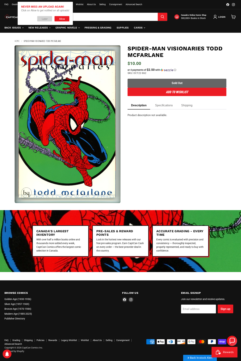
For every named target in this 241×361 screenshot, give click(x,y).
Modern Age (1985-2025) (18, 313)
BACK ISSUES (13, 27)
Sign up (225, 309)
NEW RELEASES (38, 27)
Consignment (115, 4)
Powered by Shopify (14, 351)
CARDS (138, 27)
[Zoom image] (114, 197)
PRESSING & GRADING (98, 27)
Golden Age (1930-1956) (17, 299)
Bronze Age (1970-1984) (17, 308)
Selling (102, 4)
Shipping (28, 340)
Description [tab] (139, 105)
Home (17, 41)
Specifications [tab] (164, 105)
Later (45, 19)
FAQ (6, 4)
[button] (177, 70)
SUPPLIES (123, 27)
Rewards (52, 340)
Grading (15, 4)
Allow (62, 19)
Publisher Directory (14, 318)
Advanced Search (134, 4)
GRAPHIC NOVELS (66, 27)
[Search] (162, 17)
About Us (91, 4)
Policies (40, 340)
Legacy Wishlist (69, 340)
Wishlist (79, 4)
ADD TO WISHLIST (177, 92)
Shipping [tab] (186, 105)
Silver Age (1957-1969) (16, 304)
